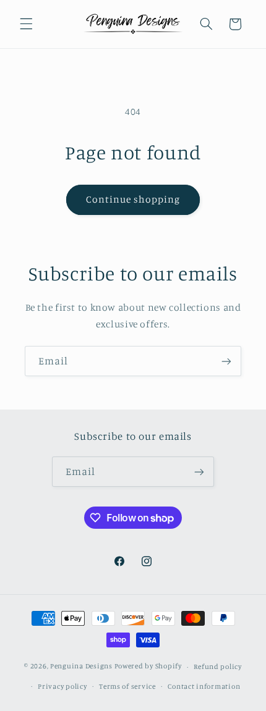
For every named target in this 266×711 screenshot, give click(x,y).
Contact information (204, 686)
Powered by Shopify (148, 666)
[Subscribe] (226, 361)
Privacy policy (62, 686)
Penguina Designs (81, 666)
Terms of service (127, 686)
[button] (26, 24)
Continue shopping (133, 199)
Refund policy (218, 666)
